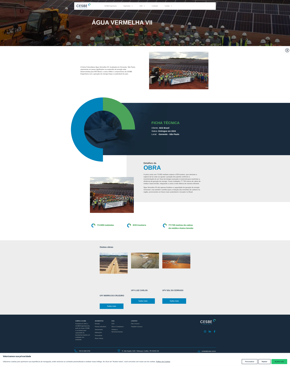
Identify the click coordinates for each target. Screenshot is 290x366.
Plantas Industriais (100, 326)
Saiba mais (111, 306)
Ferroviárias (98, 335)
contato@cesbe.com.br (209, 351)
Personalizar (249, 361)
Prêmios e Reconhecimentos (117, 331)
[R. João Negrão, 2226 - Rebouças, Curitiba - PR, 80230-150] (118, 350)
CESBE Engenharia (110, 6)
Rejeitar (264, 361)
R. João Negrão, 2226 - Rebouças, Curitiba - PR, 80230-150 (140, 351)
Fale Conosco (135, 323)
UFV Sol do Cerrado (172, 290)
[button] (287, 50)
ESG (141, 6)
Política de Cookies (163, 361)
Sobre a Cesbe (80, 321)
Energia (97, 323)
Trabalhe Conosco (136, 326)
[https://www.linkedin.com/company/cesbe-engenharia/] (210, 331)
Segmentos (126, 6)
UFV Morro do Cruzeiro (112, 296)
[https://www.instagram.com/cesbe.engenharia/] (205, 331)
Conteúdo (155, 6)
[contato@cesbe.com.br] (199, 351)
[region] (145, 359)
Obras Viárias (99, 338)
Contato (167, 6)
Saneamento (99, 329)
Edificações (98, 332)
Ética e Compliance (118, 326)
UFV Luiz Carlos (139, 290)
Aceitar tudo (279, 361)
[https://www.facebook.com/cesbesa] (214, 331)
